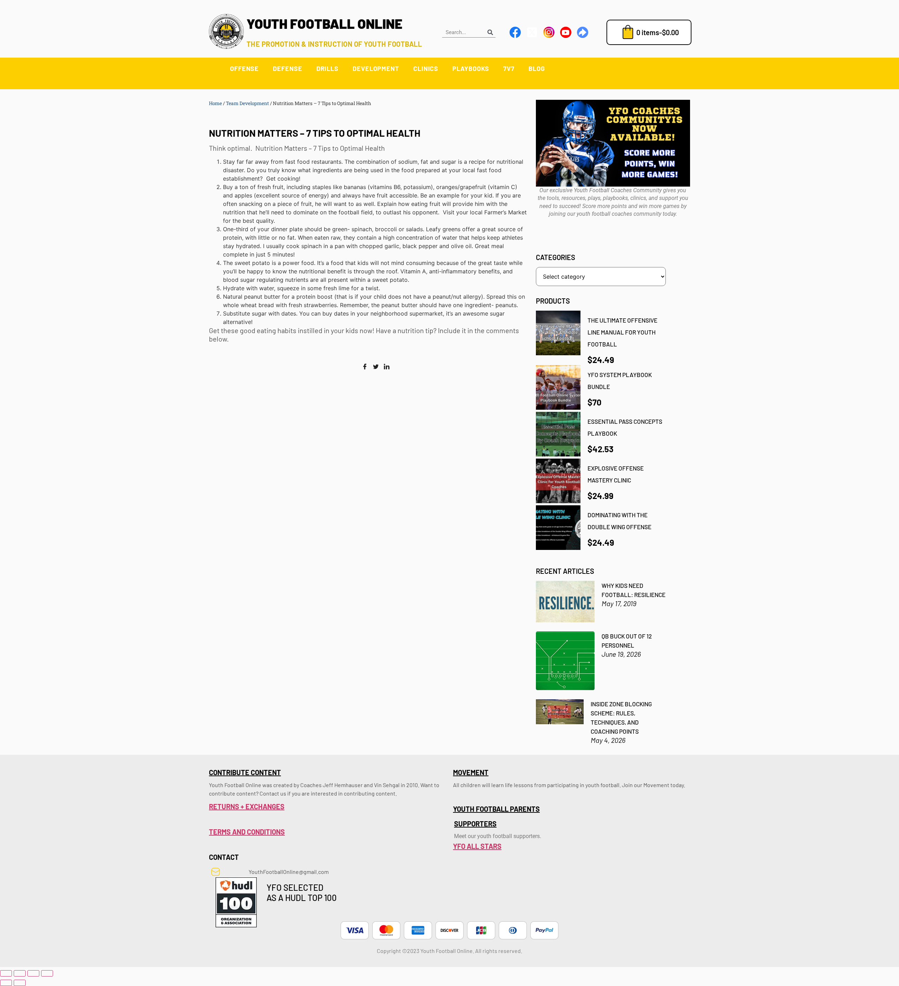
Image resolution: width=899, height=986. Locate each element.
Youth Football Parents (496, 809)
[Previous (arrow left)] (6, 983)
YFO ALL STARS (477, 846)
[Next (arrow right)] (20, 983)
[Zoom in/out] (6, 973)
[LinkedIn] (386, 366)
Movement (470, 772)
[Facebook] (365, 366)
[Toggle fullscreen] (20, 973)
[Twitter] (376, 366)
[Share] (33, 973)
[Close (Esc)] (47, 973)
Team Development (247, 103)
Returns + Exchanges (246, 806)
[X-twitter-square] (532, 32)
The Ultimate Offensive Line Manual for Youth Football (622, 332)
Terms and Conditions (247, 832)
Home (215, 103)
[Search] (490, 32)
